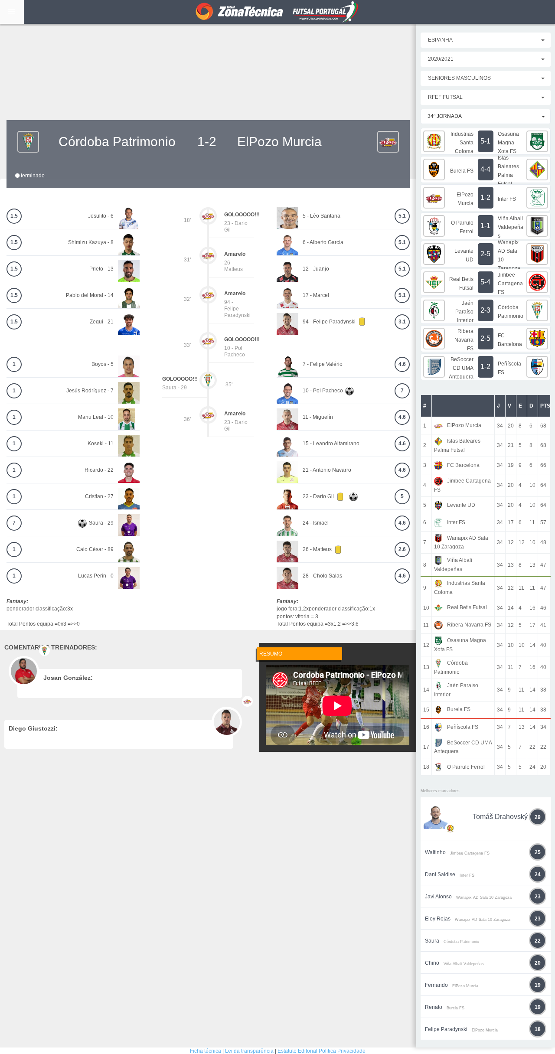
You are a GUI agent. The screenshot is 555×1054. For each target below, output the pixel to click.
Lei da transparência (249, 1051)
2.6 (402, 549)
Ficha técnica (205, 1051)
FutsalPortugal (277, 12)
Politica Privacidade (342, 1051)
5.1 (402, 216)
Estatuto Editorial (297, 1051)
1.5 (14, 216)
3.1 (402, 322)
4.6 (402, 364)
